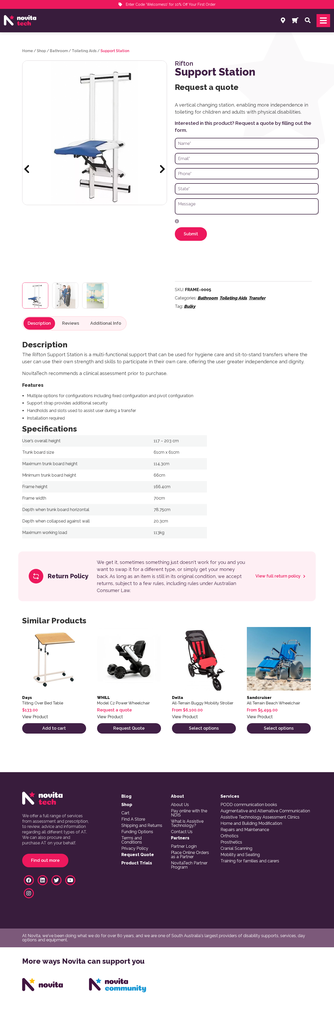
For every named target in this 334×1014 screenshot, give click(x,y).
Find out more (45, 860)
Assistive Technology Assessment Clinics (260, 817)
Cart (125, 813)
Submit (191, 233)
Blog (126, 796)
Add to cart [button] (54, 728)
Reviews (70, 323)
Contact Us (182, 832)
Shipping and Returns (141, 826)
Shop (41, 51)
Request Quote (129, 728)
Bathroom (59, 51)
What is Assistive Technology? (187, 823)
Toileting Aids (84, 51)
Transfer (257, 298)
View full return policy (278, 576)
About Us (180, 805)
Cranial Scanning (236, 848)
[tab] (39, 323)
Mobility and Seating (240, 855)
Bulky (189, 306)
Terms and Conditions (131, 840)
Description (39, 323)
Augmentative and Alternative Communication (265, 811)
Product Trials (136, 863)
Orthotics (229, 836)
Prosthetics (231, 842)
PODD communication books (248, 805)
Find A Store (133, 819)
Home (27, 51)
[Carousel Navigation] (94, 169)
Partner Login (184, 846)
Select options (204, 728)
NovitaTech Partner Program (189, 865)
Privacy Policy (134, 848)
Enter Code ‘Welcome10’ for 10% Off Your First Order (170, 4)
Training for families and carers (249, 861)
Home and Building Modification (251, 823)
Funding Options (137, 832)
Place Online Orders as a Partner (190, 855)
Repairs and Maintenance (244, 830)
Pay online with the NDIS (189, 813)
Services (229, 796)
